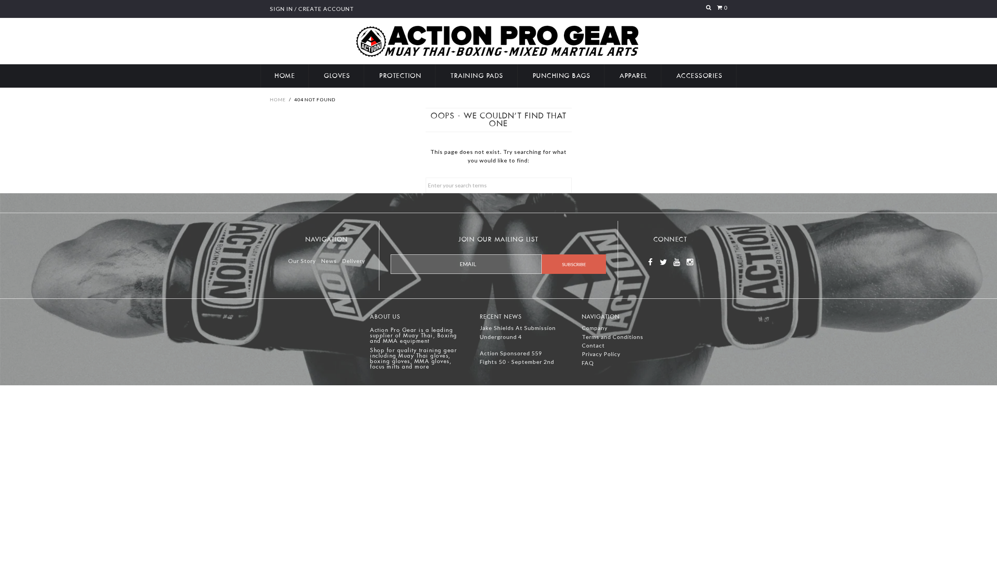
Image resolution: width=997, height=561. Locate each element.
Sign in (281, 8)
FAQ (588, 363)
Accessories (699, 76)
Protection (400, 76)
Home (285, 76)
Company (595, 328)
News (329, 261)
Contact (593, 345)
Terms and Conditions (612, 336)
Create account (326, 8)
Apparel (633, 76)
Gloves (337, 76)
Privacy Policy (601, 354)
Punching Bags (562, 76)
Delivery (353, 261)
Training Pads (477, 76)
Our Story (302, 261)
